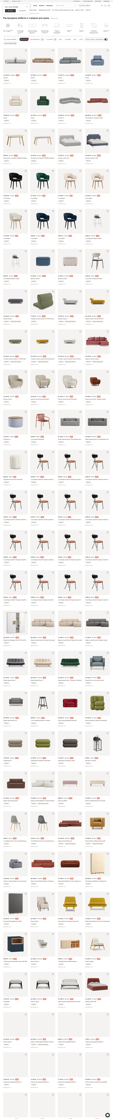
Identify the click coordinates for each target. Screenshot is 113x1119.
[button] (102, 5)
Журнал (41, 5)
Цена (60, 39)
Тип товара (68, 39)
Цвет (75, 39)
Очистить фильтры (9, 43)
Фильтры (25, 39)
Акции (35, 5)
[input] (66, 5)
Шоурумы (49, 5)
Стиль (81, 39)
